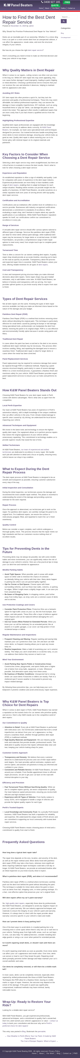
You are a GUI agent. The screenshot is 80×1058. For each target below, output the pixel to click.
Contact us (71, 8)
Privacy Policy (54, 1051)
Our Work (55, 8)
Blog (24, 1031)
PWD (75, 1053)
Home (41, 8)
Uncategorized (65, 37)
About (47, 8)
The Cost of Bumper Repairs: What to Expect (39, 1041)
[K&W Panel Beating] (18, 5)
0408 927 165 (51, 2)
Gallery (63, 8)
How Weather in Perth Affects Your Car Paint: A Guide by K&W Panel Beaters (30, 1037)
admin (31, 26)
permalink (42, 1031)
